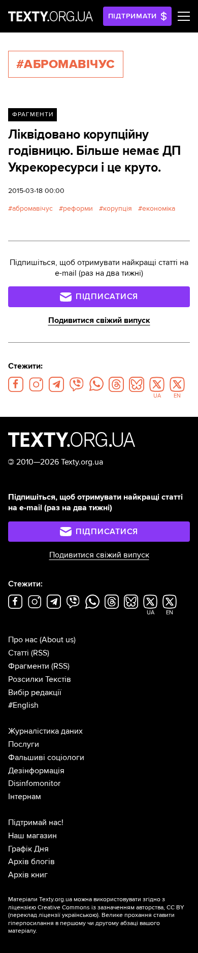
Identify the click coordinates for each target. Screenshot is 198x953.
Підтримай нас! (35, 822)
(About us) (58, 640)
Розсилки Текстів (39, 679)
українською (79, 915)
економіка (158, 208)
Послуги (23, 744)
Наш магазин (32, 836)
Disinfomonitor (34, 783)
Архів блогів (31, 862)
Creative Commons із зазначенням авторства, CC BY (111, 907)
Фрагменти (32, 114)
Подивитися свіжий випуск (99, 320)
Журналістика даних (45, 731)
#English (23, 705)
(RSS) (40, 653)
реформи (78, 208)
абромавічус (32, 208)
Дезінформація (36, 771)
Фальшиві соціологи (46, 757)
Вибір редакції (34, 692)
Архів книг (28, 875)
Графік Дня (28, 849)
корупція (117, 208)
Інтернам (24, 797)
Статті (18, 653)
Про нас (23, 640)
